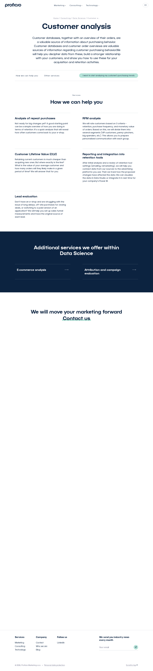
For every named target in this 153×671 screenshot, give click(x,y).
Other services (51, 76)
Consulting (20, 646)
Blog (38, 649)
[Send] (136, 647)
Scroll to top (131, 665)
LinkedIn (61, 642)
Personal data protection (54, 665)
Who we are (41, 646)
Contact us (76, 318)
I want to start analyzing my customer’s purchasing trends (109, 75)
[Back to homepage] (13, 5)
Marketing (19, 642)
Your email (104, 647)
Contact (40, 642)
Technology (20, 649)
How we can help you (27, 76)
